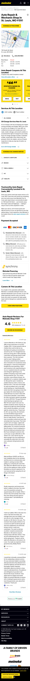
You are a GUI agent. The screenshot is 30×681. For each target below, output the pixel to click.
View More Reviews (15, 592)
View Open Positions (15, 305)
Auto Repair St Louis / (7, 9)
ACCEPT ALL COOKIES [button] (7, 677)
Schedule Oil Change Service (13, 151)
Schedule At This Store (11, 26)
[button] (15, 677)
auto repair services (19, 214)
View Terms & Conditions (11, 93)
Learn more (23, 670)
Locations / (10, 8)
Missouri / (16, 8)
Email (7, 98)
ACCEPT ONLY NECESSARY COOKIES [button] (10, 674)
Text (17, 98)
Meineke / (4, 8)
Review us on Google (15, 330)
